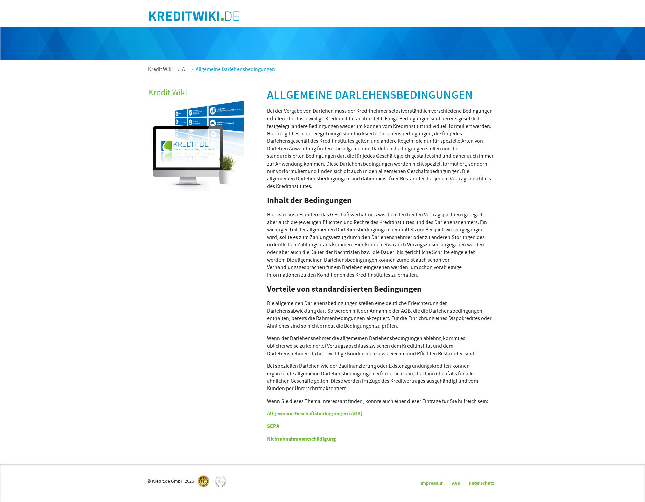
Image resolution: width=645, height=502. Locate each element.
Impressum (432, 483)
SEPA (273, 426)
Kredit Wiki (160, 69)
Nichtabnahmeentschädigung (301, 438)
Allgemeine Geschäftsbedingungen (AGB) (315, 413)
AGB (456, 483)
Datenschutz (481, 483)
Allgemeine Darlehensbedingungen (235, 69)
